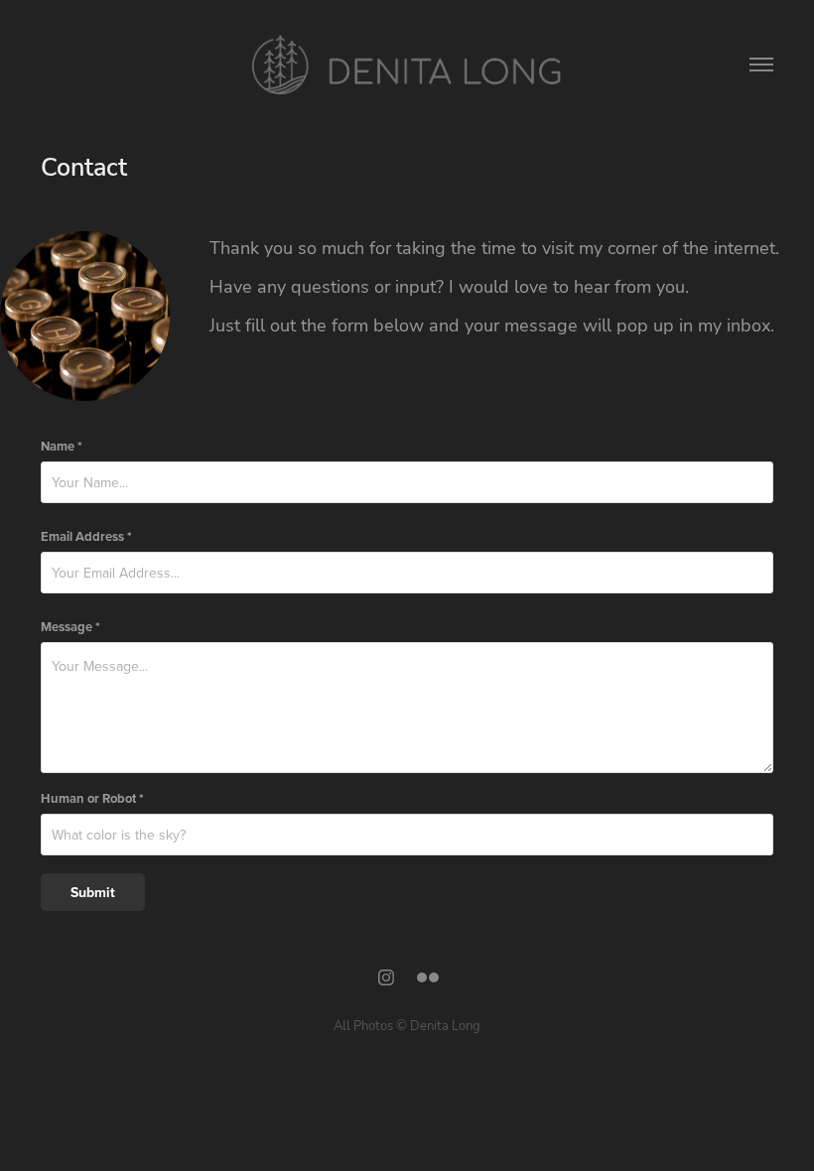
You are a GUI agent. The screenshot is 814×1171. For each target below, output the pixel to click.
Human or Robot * (92, 798)
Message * (70, 626)
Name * (61, 446)
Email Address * (86, 536)
